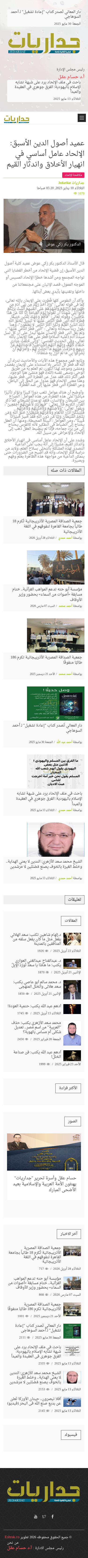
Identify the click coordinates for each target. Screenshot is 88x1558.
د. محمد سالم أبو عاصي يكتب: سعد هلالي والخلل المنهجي (37, 984)
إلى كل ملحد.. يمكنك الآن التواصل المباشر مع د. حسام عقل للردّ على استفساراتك (45, 1175)
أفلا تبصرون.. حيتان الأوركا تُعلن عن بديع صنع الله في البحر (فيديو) (34, 1401)
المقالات (71, 920)
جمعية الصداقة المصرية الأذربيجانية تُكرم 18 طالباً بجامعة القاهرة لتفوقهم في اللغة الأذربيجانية (47, 527)
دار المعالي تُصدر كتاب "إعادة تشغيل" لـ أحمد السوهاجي (47, 728)
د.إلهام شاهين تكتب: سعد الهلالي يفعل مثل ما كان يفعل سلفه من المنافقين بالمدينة (35, 939)
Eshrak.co (12, 1537)
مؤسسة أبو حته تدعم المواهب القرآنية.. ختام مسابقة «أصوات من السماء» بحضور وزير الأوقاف (47, 595)
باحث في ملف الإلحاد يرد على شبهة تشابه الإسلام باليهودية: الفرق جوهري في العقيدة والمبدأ (48, 87)
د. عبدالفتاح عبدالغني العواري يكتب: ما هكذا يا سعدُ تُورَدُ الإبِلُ (36, 963)
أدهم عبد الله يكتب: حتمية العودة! (34, 1006)
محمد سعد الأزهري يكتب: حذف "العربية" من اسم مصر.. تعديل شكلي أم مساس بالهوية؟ (36, 1027)
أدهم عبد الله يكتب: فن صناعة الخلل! (37, 1054)
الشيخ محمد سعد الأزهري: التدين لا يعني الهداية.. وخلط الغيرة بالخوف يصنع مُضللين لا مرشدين (44, 864)
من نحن (13, 1543)
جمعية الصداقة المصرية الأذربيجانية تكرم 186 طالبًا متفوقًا (46, 660)
